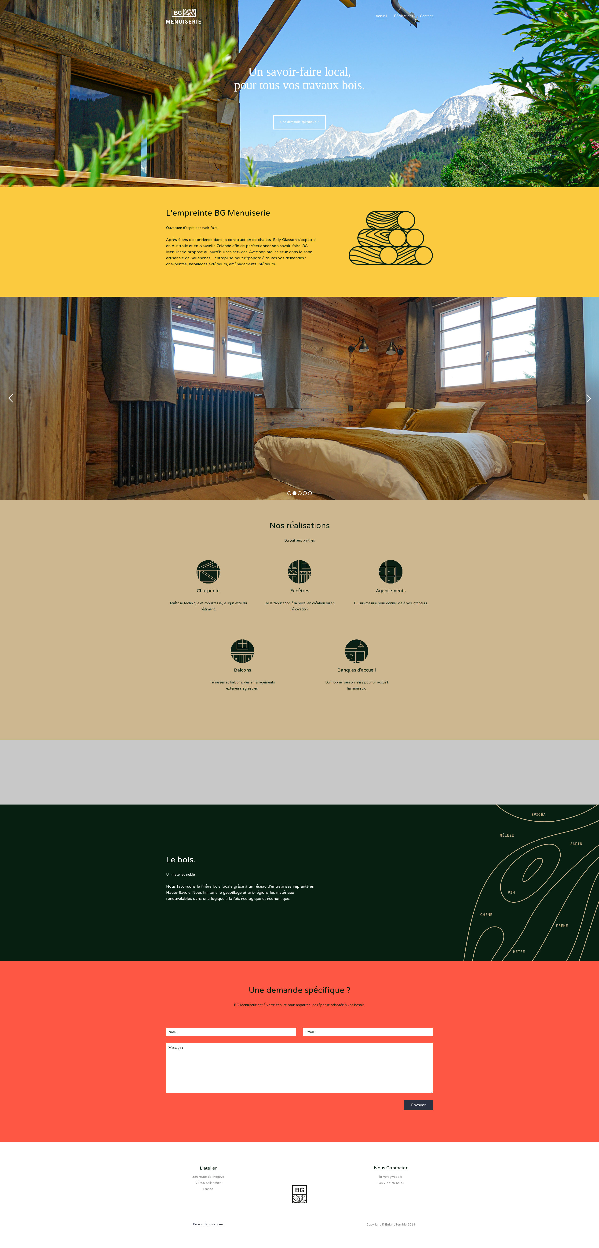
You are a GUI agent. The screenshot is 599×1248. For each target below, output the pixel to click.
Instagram (216, 1225)
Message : (175, 1047)
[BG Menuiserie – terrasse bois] (198, 778)
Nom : (173, 1032)
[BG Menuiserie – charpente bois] (333, 775)
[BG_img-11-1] (333, 762)
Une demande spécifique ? (299, 122)
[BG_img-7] (401, 775)
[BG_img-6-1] (401, 762)
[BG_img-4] (266, 772)
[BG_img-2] (198, 769)
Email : (310, 1032)
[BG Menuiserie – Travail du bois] (266, 759)
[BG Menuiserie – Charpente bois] (198, 759)
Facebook (200, 1225)
